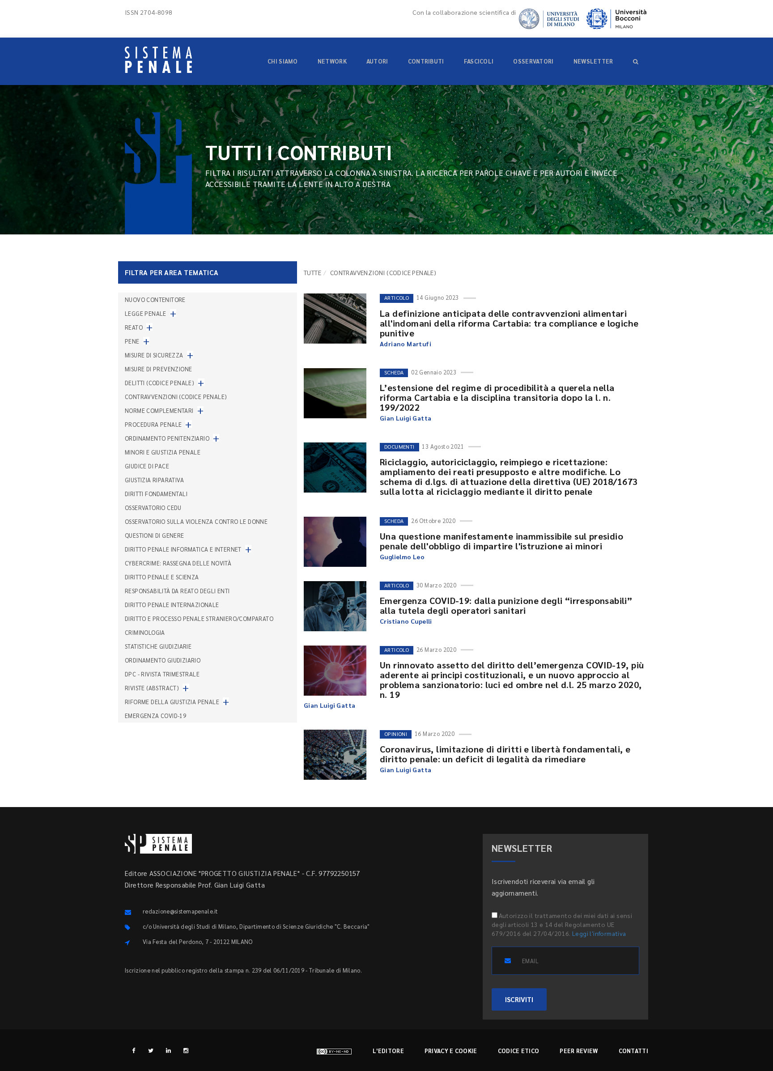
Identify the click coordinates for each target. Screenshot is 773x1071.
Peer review (579, 1050)
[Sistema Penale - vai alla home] (158, 60)
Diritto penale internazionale (172, 604)
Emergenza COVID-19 (155, 715)
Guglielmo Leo (402, 556)
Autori (377, 61)
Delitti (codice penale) (159, 383)
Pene (132, 341)
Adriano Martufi (405, 344)
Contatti (633, 1050)
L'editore (388, 1050)
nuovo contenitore (155, 299)
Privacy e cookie (451, 1050)
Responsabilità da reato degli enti (177, 591)
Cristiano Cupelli (406, 621)
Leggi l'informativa (599, 933)
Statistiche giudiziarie (158, 646)
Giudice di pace (147, 466)
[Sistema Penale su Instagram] (186, 1050)
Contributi (426, 61)
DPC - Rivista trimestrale (162, 674)
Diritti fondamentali (156, 493)
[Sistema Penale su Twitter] (151, 1050)
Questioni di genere (154, 535)
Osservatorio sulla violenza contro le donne (196, 521)
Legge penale (145, 313)
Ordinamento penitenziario (167, 438)
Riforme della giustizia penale (172, 702)
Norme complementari (159, 410)
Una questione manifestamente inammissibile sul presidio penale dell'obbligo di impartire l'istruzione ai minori (501, 541)
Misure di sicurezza (154, 355)
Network (332, 61)
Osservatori (533, 61)
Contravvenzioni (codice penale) (176, 396)
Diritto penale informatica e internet (183, 549)
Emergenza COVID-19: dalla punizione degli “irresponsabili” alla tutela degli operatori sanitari (506, 605)
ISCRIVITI (519, 999)
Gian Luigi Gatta (405, 418)
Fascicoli (479, 61)
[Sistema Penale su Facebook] (133, 1050)
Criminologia (145, 632)
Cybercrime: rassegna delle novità (178, 563)
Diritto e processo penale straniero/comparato (199, 618)
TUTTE (312, 272)
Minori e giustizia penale (162, 452)
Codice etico (518, 1050)
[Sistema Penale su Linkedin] (168, 1050)
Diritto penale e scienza (162, 577)
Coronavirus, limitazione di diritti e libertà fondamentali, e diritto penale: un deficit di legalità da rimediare (505, 754)
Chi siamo (283, 61)
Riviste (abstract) (152, 688)
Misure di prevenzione (158, 369)
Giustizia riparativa (154, 480)
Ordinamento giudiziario (162, 660)
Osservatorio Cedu (153, 507)
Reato (134, 327)
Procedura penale (153, 424)
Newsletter (593, 61)
